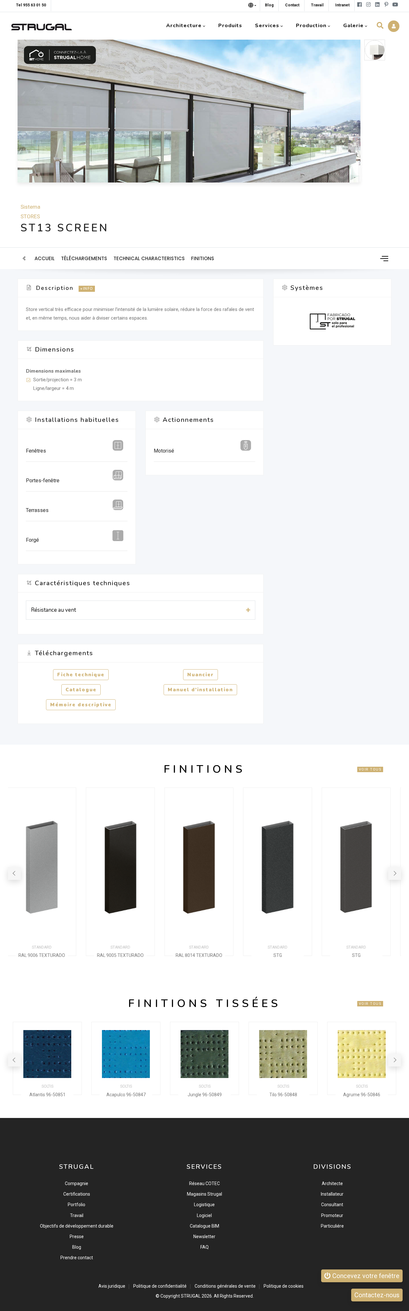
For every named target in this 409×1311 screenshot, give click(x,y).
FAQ (204, 1247)
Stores (30, 216)
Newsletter (204, 1236)
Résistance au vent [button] (53, 610)
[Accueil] (41, 25)
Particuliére (332, 1226)
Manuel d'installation (200, 690)
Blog (76, 1247)
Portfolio (76, 1204)
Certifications (76, 1194)
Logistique (204, 1204)
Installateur (332, 1194)
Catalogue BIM (204, 1226)
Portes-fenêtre (42, 480)
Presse (77, 1236)
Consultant (332, 1204)
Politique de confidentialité (160, 1286)
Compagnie (76, 1183)
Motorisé (164, 451)
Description (54, 288)
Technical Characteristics (149, 258)
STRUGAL (191, 1296)
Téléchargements (84, 258)
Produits (230, 25)
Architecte (332, 1183)
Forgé (32, 540)
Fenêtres (36, 451)
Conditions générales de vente (225, 1286)
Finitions (202, 258)
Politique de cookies (284, 1286)
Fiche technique (80, 674)
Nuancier (200, 674)
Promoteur (332, 1215)
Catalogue (81, 690)
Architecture (184, 25)
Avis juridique (111, 1286)
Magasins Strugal (204, 1194)
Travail (76, 1215)
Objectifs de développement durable (76, 1226)
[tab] (140, 610)
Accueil (45, 258)
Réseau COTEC (204, 1183)
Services (267, 25)
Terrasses (37, 510)
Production (311, 25)
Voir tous (370, 769)
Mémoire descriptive (81, 705)
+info (86, 288)
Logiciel (204, 1215)
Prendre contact (76, 1257)
